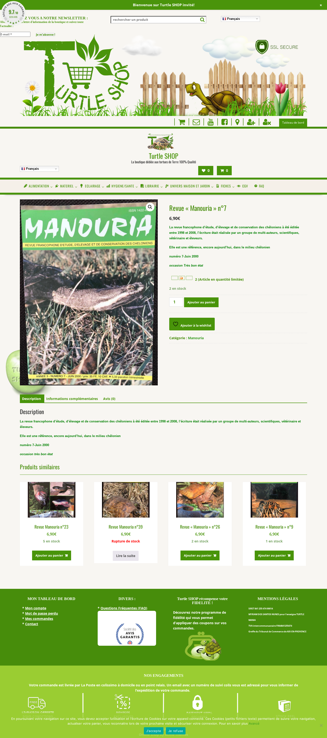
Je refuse (175, 731)
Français (233, 18)
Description (31, 398)
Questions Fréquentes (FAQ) (124, 608)
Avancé (254, 723)
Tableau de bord (293, 122)
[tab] (31, 398)
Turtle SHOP (163, 156)
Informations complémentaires (72, 398)
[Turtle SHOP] (163, 114)
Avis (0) (109, 398)
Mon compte (35, 608)
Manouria (196, 338)
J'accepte (153, 731)
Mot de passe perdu (41, 613)
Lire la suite (125, 555)
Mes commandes (39, 618)
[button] (150, 207)
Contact (31, 624)
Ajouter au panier (201, 302)
